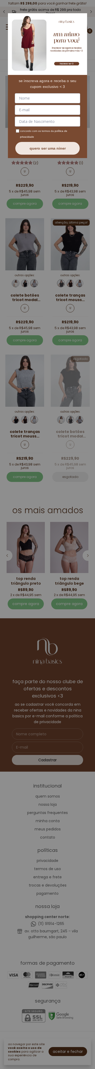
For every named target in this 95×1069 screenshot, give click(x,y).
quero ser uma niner (48, 148)
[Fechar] (81, 19)
